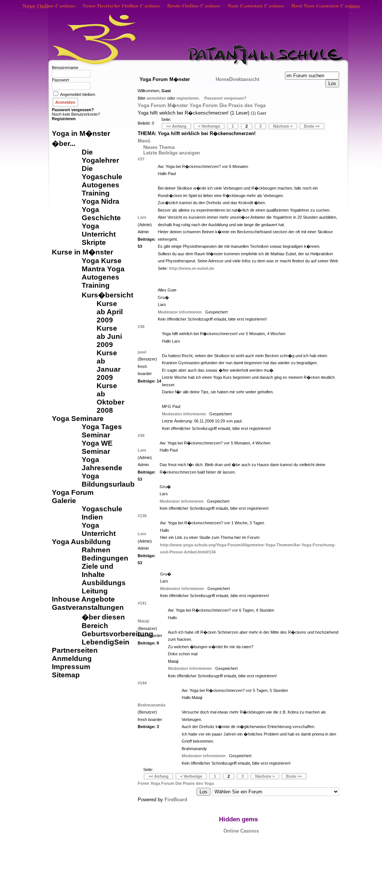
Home (222, 79)
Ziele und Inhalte (97, 570)
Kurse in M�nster (82, 252)
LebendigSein (105, 642)
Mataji (143, 621)
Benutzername (65, 67)
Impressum (71, 667)
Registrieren (64, 118)
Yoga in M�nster (81, 133)
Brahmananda (151, 705)
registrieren (187, 98)
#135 (142, 516)
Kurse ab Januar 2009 (108, 365)
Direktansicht (244, 79)
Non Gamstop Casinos (256, 6)
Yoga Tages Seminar (102, 431)
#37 (141, 159)
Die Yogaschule (102, 173)
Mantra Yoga (103, 269)
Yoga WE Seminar (97, 447)
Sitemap (66, 675)
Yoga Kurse (102, 261)
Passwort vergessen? (73, 109)
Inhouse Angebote (83, 599)
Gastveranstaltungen (88, 607)
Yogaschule (102, 509)
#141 (142, 603)
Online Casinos (241, 831)
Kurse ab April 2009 (110, 312)
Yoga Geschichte (101, 214)
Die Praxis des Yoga (242, 105)
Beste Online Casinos (193, 6)
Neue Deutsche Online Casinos (121, 6)
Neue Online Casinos (48, 6)
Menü (144, 141)
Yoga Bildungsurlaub (108, 480)
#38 (141, 326)
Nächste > (282, 126)
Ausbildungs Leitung (104, 587)
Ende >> (312, 126)
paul (142, 352)
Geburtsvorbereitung (117, 634)
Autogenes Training (100, 189)
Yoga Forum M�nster (163, 105)
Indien (92, 517)
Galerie (64, 501)
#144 (142, 683)
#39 (141, 435)
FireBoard (176, 799)
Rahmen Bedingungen (105, 554)
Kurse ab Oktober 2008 (110, 398)
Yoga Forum (73, 492)
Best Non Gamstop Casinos (325, 6)
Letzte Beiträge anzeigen (171, 153)
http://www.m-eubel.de (191, 268)
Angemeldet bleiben (77, 94)
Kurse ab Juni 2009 (109, 336)
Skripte (94, 242)
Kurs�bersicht (107, 295)
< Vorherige (209, 126)
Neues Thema (159, 147)
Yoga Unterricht (99, 230)
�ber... (63, 143)
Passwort (60, 80)
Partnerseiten (75, 650)
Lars (142, 217)
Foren (144, 783)
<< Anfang (176, 126)
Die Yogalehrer (100, 156)
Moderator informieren (180, 312)
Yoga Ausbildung (81, 542)
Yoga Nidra (100, 201)
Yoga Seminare (78, 418)
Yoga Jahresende (102, 464)
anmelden (156, 98)
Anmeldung (72, 658)
